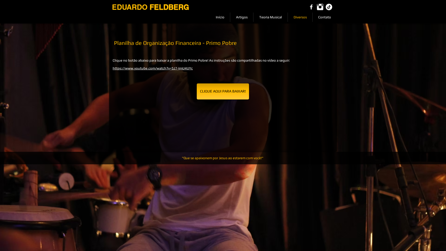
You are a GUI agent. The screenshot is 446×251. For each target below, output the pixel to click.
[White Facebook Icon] (311, 7)
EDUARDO (150, 7)
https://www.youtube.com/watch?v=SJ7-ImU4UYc (153, 68)
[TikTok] (329, 7)
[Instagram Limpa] (320, 7)
